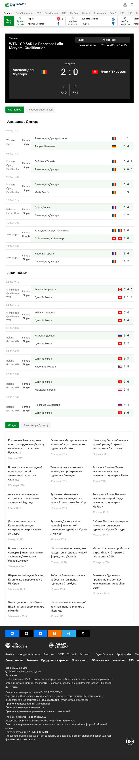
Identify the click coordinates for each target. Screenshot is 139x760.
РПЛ (39, 13)
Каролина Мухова (45, 366)
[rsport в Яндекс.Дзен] (26, 633)
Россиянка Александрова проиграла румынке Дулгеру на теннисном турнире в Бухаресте (26, 446)
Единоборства (104, 654)
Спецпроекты (14, 660)
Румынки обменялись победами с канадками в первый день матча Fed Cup (68, 498)
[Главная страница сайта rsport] (23, 5)
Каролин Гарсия (44, 253)
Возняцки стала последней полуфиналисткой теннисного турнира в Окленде (25, 473)
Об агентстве (100, 660)
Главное (8, 13)
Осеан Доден (42, 207)
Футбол (9, 654)
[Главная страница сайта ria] (6, 5)
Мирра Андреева (45, 335)
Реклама (32, 660)
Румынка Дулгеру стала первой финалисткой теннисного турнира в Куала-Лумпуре (68, 527)
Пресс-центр (80, 660)
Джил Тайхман (113, 72)
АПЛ (64, 13)
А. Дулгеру (54, 230)
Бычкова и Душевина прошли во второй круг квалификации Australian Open (109, 581)
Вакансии (11, 675)
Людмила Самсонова (47, 404)
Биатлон (49, 654)
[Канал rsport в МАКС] (12, 633)
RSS (131, 660)
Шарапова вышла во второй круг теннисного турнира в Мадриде (68, 606)
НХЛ (130, 13)
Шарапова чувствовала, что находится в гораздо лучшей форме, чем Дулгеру (68, 552)
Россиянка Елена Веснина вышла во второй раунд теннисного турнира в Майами (109, 500)
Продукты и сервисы (54, 660)
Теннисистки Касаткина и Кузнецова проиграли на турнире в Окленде (66, 471)
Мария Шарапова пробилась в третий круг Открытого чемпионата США (111, 552)
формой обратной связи (20, 739)
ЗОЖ (61, 654)
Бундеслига (100, 13)
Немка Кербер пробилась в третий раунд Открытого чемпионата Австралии (110, 444)
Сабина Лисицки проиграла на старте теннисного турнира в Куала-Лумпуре (110, 525)
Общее (12, 425)
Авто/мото (85, 654)
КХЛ (122, 13)
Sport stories (124, 654)
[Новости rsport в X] (83, 633)
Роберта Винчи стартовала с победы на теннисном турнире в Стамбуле (68, 579)
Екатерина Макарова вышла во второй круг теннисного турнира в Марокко (68, 444)
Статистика (14, 109)
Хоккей (71, 654)
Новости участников (41, 109)
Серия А (86, 13)
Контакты (119, 660)
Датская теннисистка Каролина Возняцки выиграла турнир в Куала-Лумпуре (24, 527)
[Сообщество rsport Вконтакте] (40, 633)
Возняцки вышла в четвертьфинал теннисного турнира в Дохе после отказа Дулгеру (25, 554)
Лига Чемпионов (24, 13)
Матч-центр (9, 21)
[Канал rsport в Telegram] (69, 633)
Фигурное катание (29, 654)
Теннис (13, 38)
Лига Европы (51, 13)
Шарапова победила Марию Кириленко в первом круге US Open (26, 579)
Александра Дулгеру (23, 72)
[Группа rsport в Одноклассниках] (55, 633)
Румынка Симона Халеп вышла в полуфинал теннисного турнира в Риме (110, 471)
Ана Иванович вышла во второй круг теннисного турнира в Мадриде (23, 498)
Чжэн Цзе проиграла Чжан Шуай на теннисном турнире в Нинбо (26, 606)
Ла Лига (74, 13)
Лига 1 (112, 13)
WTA (13, 44)
